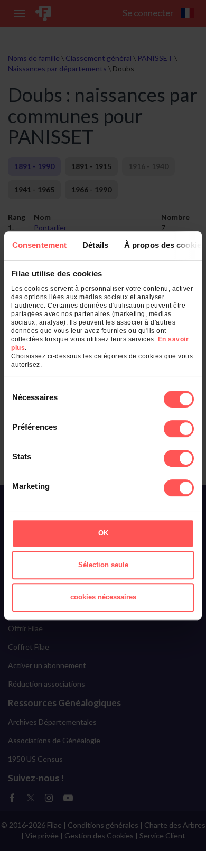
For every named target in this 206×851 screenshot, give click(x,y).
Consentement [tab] (39, 244)
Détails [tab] (95, 244)
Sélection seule (103, 565)
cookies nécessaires (103, 597)
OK (103, 533)
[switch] (179, 428)
